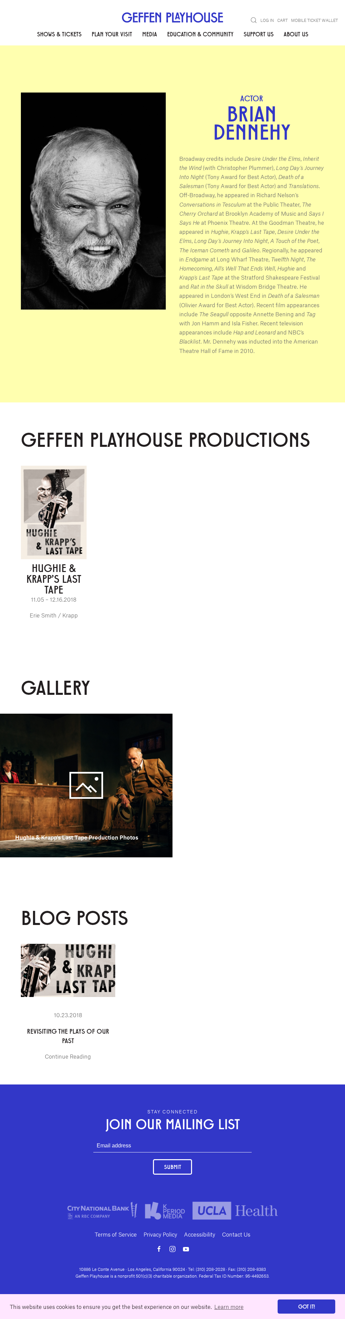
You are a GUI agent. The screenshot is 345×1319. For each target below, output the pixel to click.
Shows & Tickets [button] (59, 34)
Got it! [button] (306, 1306)
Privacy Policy (160, 1234)
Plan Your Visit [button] (112, 34)
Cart (282, 20)
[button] (253, 20)
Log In (267, 20)
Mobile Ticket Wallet (314, 20)
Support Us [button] (259, 34)
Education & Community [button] (200, 34)
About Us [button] (296, 34)
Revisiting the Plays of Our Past (68, 1036)
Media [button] (149, 34)
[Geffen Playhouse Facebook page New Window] (159, 1249)
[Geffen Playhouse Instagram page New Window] (172, 1249)
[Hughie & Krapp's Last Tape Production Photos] (86, 784)
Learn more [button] (229, 1306)
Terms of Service (116, 1234)
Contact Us (236, 1234)
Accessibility (199, 1234)
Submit (172, 1167)
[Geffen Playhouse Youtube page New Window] (186, 1249)
